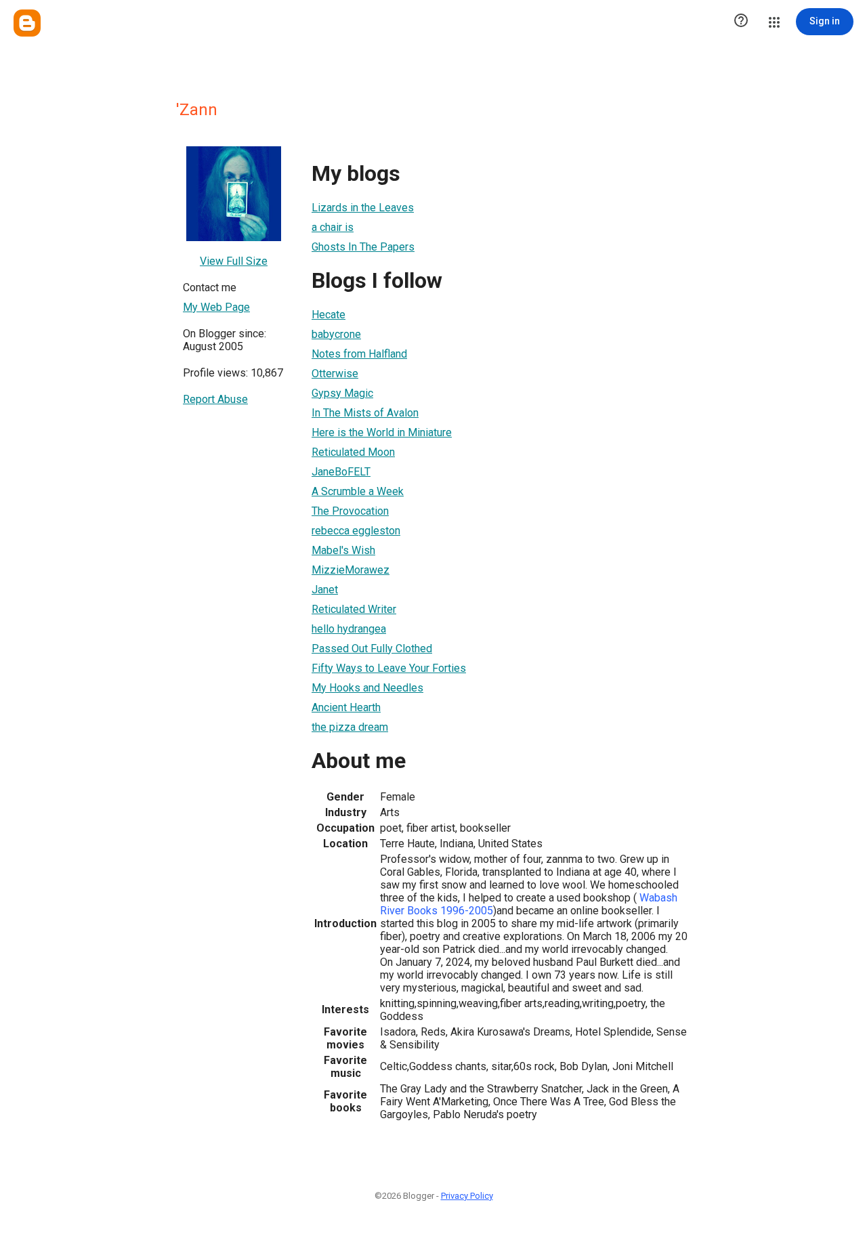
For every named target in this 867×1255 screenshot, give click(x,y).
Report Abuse (215, 399)
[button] (741, 21)
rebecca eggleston (356, 530)
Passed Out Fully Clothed (372, 648)
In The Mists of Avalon (365, 412)
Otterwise (335, 373)
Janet (325, 589)
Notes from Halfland (359, 353)
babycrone (336, 334)
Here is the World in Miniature (382, 432)
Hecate (328, 314)
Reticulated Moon (353, 452)
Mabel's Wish (343, 550)
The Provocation (350, 511)
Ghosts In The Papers (363, 246)
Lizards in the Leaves (363, 207)
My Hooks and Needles (367, 687)
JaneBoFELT (341, 471)
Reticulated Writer (354, 609)
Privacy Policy (467, 1196)
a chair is (333, 227)
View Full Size (234, 261)
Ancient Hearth (346, 707)
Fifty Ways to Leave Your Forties (389, 668)
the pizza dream (350, 727)
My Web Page (216, 307)
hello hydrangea (349, 628)
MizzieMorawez (350, 569)
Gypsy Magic (342, 393)
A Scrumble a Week (358, 491)
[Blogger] (27, 23)
